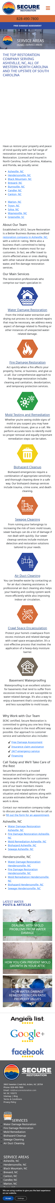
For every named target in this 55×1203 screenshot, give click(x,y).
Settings (21, 1198)
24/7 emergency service (25, 751)
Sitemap (7, 1096)
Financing (17, 755)
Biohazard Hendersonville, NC (25, 884)
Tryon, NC (13, 205)
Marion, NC (14, 201)
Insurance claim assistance (27, 746)
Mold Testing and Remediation (27, 414)
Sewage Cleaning (27, 519)
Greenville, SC (16, 217)
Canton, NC (14, 194)
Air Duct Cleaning (27, 575)
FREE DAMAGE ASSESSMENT (28, 25)
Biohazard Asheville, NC (22, 845)
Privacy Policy (10, 1102)
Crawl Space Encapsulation (27, 628)
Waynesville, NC (17, 213)
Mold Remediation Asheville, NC (27, 841)
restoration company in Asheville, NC (25, 237)
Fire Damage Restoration (27, 362)
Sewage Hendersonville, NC (24, 888)
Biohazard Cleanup (27, 467)
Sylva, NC (13, 209)
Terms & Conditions (13, 1099)
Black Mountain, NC (20, 179)
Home (20, 44)
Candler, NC (15, 190)
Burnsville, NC (16, 186)
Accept (8, 1198)
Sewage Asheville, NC (20, 849)
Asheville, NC (16, 171)
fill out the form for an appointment (27, 815)
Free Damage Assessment (26, 742)
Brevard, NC (15, 182)
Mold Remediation (15, 1131)
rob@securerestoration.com (23, 1090)
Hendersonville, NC (19, 175)
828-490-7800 (27, 18)
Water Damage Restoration (27, 310)
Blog (16, 1096)
